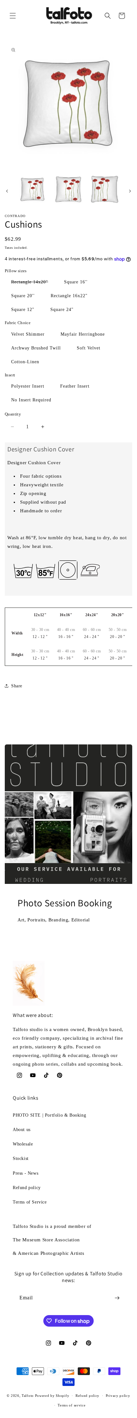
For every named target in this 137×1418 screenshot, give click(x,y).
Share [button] (16, 686)
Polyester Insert (27, 386)
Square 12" (22, 309)
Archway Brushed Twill (36, 348)
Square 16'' (76, 282)
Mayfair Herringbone (83, 334)
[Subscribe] (117, 1297)
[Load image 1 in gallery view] (32, 189)
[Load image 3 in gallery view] (104, 189)
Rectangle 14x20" (32, 283)
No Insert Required (31, 400)
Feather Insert (75, 386)
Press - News (25, 1173)
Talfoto (28, 1395)
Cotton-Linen (25, 361)
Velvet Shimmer (28, 334)
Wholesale (23, 1144)
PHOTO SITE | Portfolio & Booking (49, 1115)
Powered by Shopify (52, 1395)
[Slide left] (7, 191)
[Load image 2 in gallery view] (68, 189)
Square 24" (62, 309)
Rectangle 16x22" (69, 295)
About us (22, 1129)
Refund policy (27, 1187)
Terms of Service (30, 1202)
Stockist (21, 1158)
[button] (13, 16)
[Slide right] (130, 191)
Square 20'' (23, 295)
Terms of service (71, 1405)
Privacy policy (118, 1395)
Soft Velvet (88, 348)
